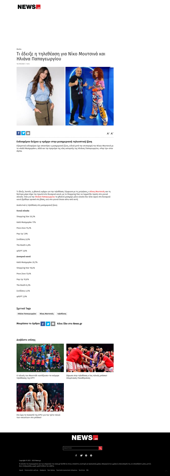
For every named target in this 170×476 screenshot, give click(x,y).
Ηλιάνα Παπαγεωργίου (45, 197)
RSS (87, 470)
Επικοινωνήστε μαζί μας (31, 470)
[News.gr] (29, 7)
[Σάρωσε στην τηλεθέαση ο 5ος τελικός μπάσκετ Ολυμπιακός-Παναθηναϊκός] (90, 358)
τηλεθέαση (61, 314)
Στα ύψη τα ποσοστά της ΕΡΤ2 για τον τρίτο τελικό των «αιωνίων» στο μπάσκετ (38, 416)
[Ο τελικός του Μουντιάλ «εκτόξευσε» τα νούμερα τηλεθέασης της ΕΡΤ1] (40, 358)
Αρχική (21, 470)
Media (19, 49)
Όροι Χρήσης (51, 470)
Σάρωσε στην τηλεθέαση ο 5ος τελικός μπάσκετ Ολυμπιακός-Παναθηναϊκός (86, 376)
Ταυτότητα (82, 470)
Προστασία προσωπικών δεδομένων (66, 470)
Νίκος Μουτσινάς (97, 191)
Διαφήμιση (43, 470)
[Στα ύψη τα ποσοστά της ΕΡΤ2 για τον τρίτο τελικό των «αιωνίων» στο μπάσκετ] (40, 397)
